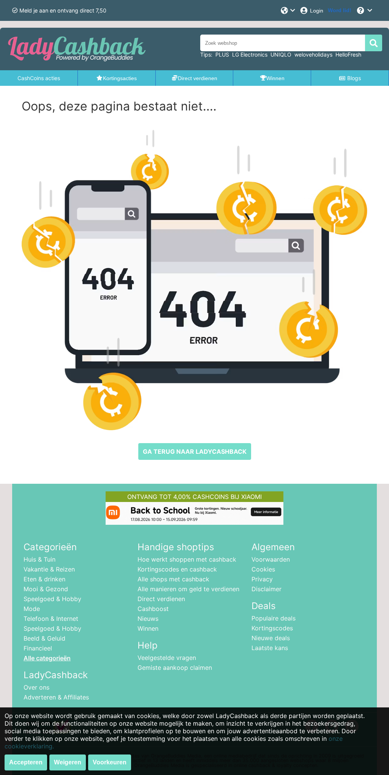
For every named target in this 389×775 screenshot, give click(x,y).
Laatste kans (269, 648)
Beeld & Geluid (44, 638)
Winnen (148, 628)
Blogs (354, 78)
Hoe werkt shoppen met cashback (187, 559)
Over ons (36, 687)
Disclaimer (266, 589)
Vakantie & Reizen (49, 569)
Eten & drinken (44, 579)
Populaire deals (273, 618)
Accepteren (26, 762)
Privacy (262, 579)
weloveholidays (313, 54)
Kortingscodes (272, 628)
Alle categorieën (47, 658)
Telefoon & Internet (51, 618)
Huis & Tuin (39, 559)
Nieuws (148, 618)
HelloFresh (348, 54)
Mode (32, 608)
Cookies (263, 569)
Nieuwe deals (270, 638)
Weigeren (67, 762)
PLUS (222, 54)
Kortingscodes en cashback (177, 569)
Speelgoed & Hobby (52, 599)
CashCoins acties (38, 78)
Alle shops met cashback (173, 579)
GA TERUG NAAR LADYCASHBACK (195, 451)
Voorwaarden (270, 559)
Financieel (38, 648)
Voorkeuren (110, 762)
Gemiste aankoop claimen (175, 667)
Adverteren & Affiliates (56, 697)
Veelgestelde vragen (167, 657)
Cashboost (153, 608)
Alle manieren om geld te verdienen (188, 589)
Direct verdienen (161, 599)
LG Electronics (249, 54)
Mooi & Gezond (46, 589)
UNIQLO (280, 54)
